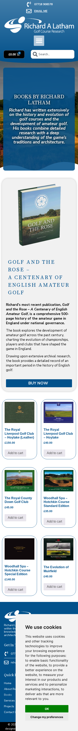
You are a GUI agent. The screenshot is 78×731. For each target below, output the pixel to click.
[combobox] (52, 54)
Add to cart (15, 453)
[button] (39, 41)
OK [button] (47, 708)
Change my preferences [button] (46, 717)
